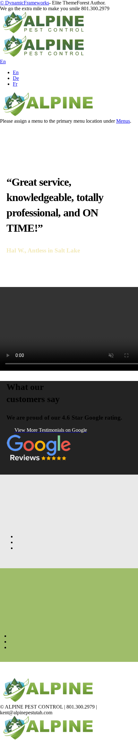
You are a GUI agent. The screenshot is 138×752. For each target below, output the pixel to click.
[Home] (48, 115)
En (16, 72)
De (16, 78)
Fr (15, 84)
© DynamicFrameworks (24, 2)
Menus (123, 121)
